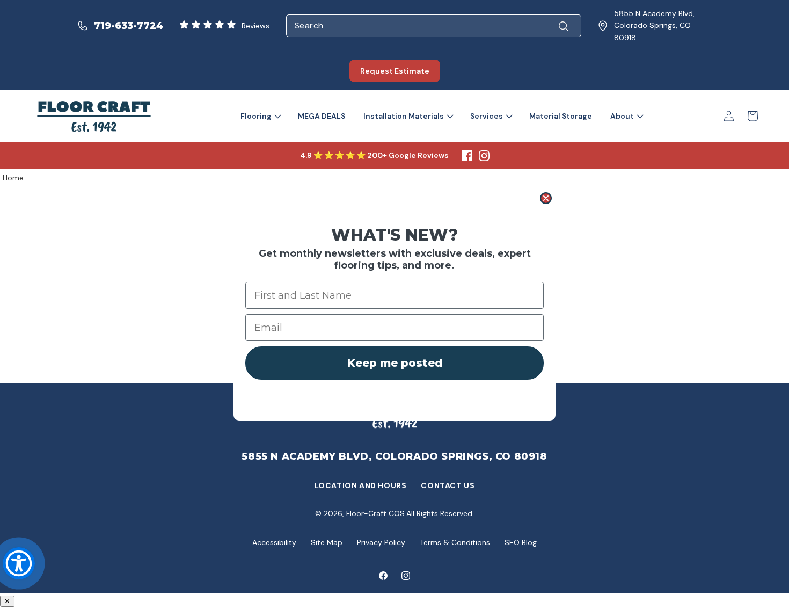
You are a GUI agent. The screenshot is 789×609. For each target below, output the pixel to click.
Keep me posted (394, 363)
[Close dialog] (545, 198)
